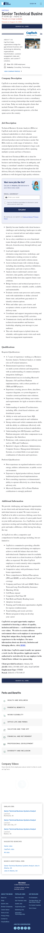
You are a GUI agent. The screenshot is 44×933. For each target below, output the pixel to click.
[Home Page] (7, 4)
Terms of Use (5, 912)
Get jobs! (22, 210)
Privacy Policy (5, 915)
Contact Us (4, 919)
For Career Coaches (35, 905)
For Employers (33, 897)
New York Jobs (19, 897)
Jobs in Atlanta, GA (10, 871)
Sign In (33, 4)
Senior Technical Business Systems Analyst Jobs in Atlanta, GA (22, 867)
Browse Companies (6, 906)
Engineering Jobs (20, 906)
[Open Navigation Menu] (41, 3)
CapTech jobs (9, 849)
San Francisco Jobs (20, 900)
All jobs (7, 852)
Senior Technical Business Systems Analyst (20, 811)
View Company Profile (12, 71)
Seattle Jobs (18, 903)
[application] (22, 784)
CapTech (5, 10)
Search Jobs (4, 903)
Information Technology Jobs (20, 913)
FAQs (2, 900)
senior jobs (8, 846)
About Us (3, 897)
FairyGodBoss (5, 921)
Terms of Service (28, 217)
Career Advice (5, 909)
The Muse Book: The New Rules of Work (35, 901)
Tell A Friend (32, 908)
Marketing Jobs (19, 909)
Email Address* (11, 194)
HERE (22, 645)
